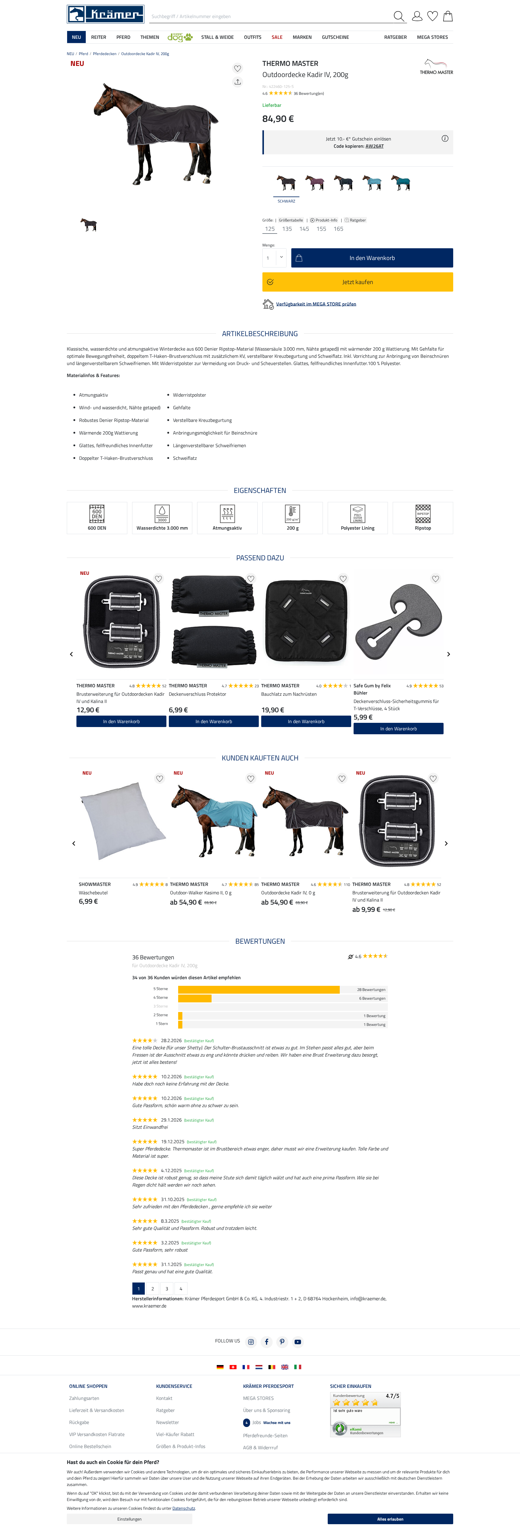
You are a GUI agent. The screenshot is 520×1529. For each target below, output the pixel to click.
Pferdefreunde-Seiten (265, 1435)
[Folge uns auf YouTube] (298, 1342)
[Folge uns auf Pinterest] (282, 1342)
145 (304, 228)
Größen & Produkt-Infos (180, 1446)
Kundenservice (174, 1386)
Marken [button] (302, 37)
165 (338, 228)
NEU (70, 54)
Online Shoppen (88, 1386)
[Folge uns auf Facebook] (267, 1342)
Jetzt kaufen (357, 281)
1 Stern (162, 1023)
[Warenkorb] (448, 15)
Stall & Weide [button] (217, 37)
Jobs (268, 1422)
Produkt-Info (327, 220)
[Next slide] (241, 134)
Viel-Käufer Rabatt (175, 1434)
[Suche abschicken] (400, 16)
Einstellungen (129, 1519)
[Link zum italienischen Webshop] (299, 1366)
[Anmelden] (417, 15)
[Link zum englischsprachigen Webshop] (286, 1366)
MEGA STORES (432, 37)
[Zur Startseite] (105, 13)
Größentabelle (291, 220)
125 (270, 228)
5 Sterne (160, 989)
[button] (180, 37)
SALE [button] (277, 37)
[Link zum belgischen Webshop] (273, 1366)
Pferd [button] (123, 37)
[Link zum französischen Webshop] (247, 1366)
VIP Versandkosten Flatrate (97, 1434)
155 (321, 228)
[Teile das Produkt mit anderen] (237, 82)
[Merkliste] (432, 15)
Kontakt (164, 1398)
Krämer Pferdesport (268, 1386)
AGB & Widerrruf (260, 1447)
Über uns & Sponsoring (266, 1410)
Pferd (83, 54)
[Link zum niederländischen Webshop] (260, 1366)
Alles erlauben (390, 1519)
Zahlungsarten (84, 1398)
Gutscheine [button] (335, 37)
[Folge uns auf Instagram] (251, 1342)
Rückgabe (79, 1422)
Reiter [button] (98, 37)
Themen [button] (150, 37)
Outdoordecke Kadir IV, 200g (145, 54)
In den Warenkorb (121, 721)
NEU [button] (76, 37)
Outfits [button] (253, 37)
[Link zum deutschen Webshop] (221, 1366)
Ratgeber (358, 220)
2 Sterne (160, 1015)
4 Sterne (160, 997)
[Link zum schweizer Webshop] (234, 1366)
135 (287, 228)
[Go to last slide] (71, 654)
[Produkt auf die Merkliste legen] (237, 68)
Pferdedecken (104, 54)
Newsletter (167, 1422)
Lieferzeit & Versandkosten (96, 1410)
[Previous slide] (71, 134)
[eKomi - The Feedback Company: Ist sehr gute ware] (365, 1414)
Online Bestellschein (90, 1446)
